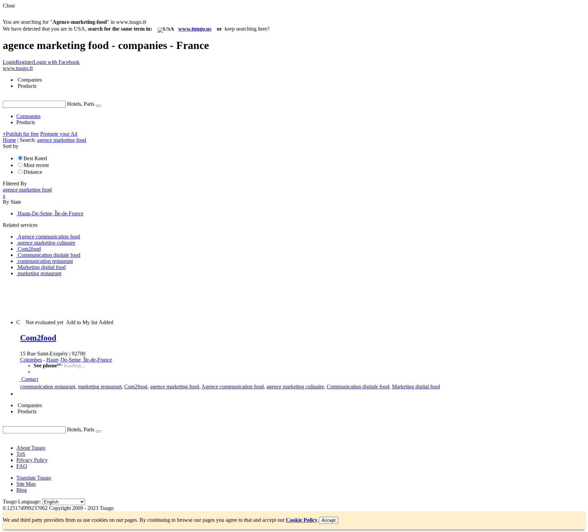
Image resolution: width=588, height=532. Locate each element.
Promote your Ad (58, 134)
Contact (29, 379)
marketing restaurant (99, 386)
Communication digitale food (358, 386)
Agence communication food (232, 386)
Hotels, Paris (80, 104)
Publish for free (21, 134)
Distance (32, 172)
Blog (21, 490)
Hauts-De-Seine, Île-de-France (79, 360)
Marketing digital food (416, 386)
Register (24, 62)
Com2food (38, 337)
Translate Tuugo (33, 478)
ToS (20, 454)
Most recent (36, 165)
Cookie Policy (301, 520)
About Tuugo (30, 448)
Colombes (31, 360)
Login (9, 62)
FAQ (21, 466)
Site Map (26, 484)
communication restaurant (47, 386)
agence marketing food (174, 386)
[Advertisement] (126, 297)
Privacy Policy (32, 460)
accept (329, 520)
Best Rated (35, 158)
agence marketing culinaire (295, 386)
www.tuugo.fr (18, 68)
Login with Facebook (56, 62)
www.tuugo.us (194, 29)
